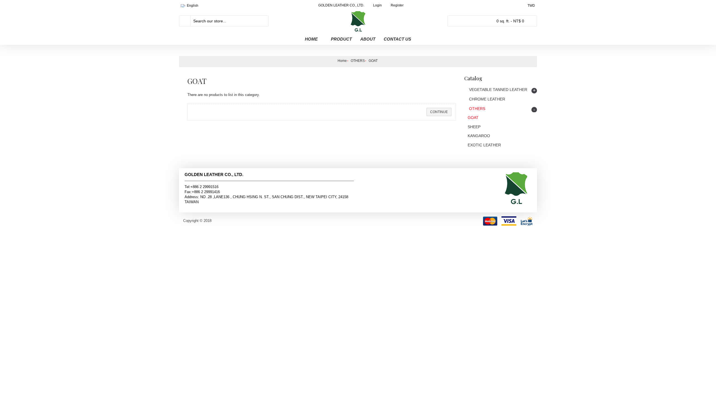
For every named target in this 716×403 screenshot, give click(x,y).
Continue (439, 112)
